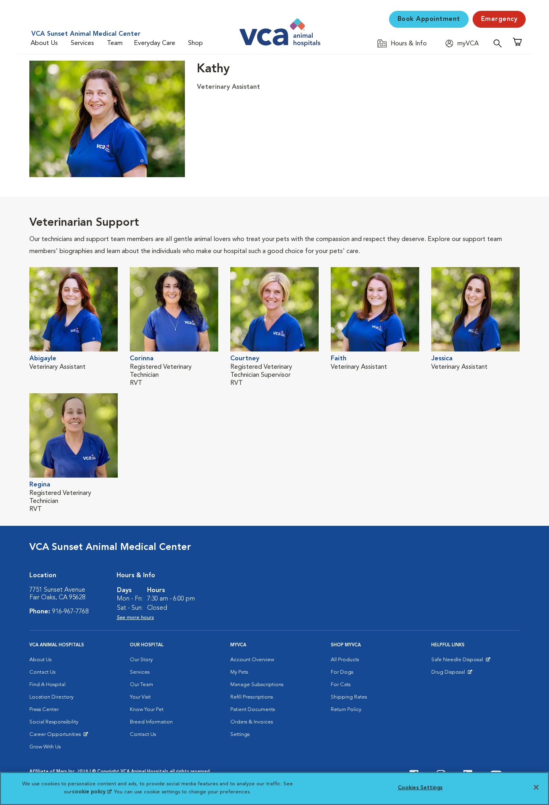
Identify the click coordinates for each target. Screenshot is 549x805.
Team (115, 43)
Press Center (44, 709)
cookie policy (91, 791)
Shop (195, 43)
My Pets (239, 672)
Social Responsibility (53, 722)
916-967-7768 (70, 612)
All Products (345, 659)
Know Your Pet (147, 709)
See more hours (135, 617)
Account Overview (252, 659)
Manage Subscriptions (256, 684)
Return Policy (346, 709)
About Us (44, 43)
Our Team (141, 684)
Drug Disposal (451, 674)
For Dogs (342, 672)
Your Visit (140, 697)
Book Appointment (428, 19)
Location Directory (51, 697)
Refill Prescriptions (251, 697)
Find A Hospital (47, 684)
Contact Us (42, 672)
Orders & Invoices (251, 722)
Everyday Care (154, 43)
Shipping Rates (349, 697)
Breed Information (151, 722)
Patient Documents (252, 709)
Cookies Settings (420, 788)
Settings (240, 734)
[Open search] (500, 43)
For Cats (340, 684)
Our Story (141, 659)
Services (82, 43)
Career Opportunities (56, 736)
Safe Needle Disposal (458, 661)
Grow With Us (45, 747)
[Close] (536, 787)
